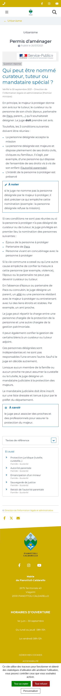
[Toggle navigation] (7, 12)
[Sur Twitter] (11, 518)
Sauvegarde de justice (22, 482)
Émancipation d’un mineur (25, 475)
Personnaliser (30, 690)
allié (19, 294)
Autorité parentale (20, 468)
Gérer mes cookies (30, 655)
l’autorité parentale (33, 167)
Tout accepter (21, 683)
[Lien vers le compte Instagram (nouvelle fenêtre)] (49, 3)
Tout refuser (41, 683)
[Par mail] (18, 518)
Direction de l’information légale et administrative (29, 510)
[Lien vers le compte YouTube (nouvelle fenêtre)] (57, 3)
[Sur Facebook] (4, 518)
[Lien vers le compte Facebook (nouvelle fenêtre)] (42, 3)
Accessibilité (31, 661)
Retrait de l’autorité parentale (27, 489)
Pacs (10, 115)
